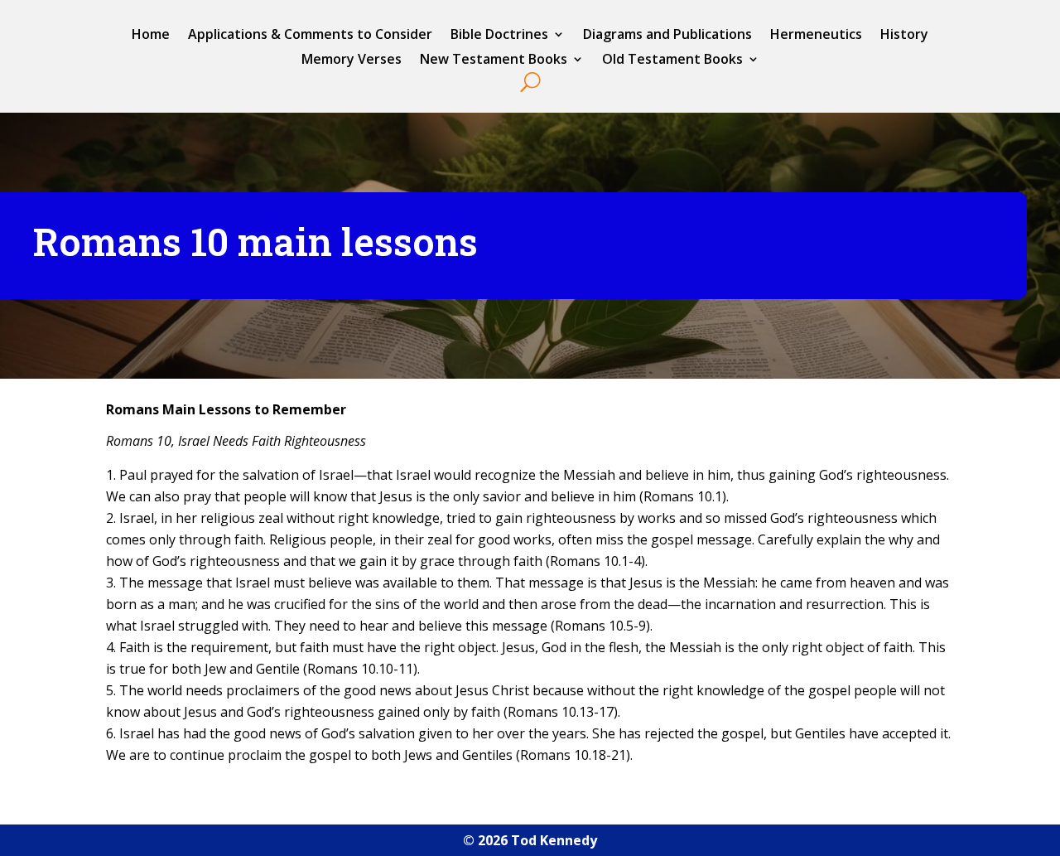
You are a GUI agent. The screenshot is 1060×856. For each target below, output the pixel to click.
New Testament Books (493, 60)
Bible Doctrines (499, 35)
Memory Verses (351, 60)
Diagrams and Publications (667, 35)
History (904, 35)
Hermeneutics (816, 35)
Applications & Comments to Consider (310, 35)
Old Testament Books (672, 60)
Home (151, 35)
